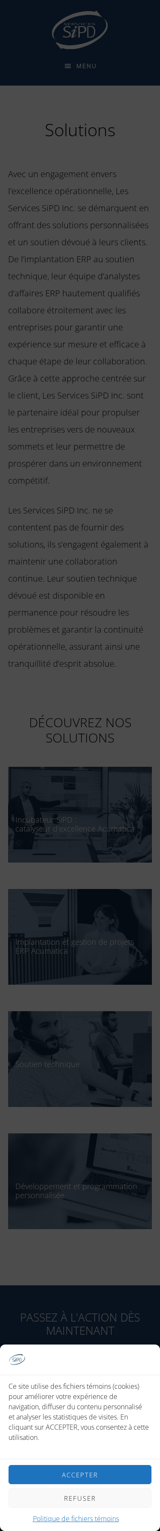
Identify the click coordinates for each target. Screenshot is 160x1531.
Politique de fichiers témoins (76, 1518)
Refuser (80, 1498)
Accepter (80, 1475)
